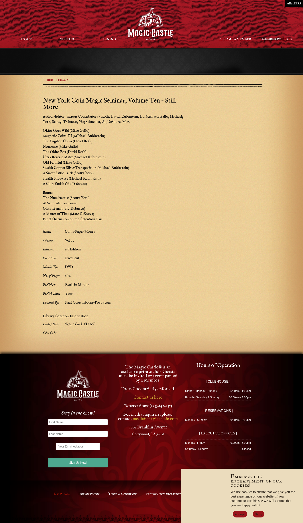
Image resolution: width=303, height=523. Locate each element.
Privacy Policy (89, 494)
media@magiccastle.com (155, 419)
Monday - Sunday (196, 420)
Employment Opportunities (165, 494)
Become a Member (235, 39)
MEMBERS (293, 4)
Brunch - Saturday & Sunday (202, 397)
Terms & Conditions (122, 494)
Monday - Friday (195, 442)
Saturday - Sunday (196, 449)
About (26, 39)
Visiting (67, 39)
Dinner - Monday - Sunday (201, 391)
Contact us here (148, 397)
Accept (240, 514)
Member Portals (277, 39)
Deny (258, 514)
